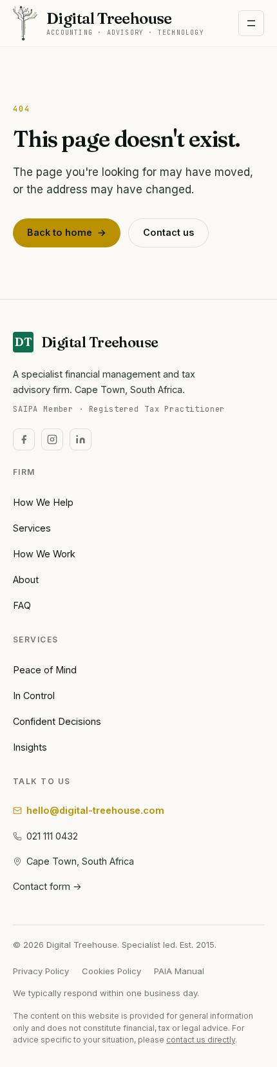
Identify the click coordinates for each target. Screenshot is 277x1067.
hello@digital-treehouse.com (95, 810)
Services (32, 528)
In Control (34, 695)
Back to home (66, 232)
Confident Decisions (57, 721)
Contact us (168, 232)
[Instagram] (52, 439)
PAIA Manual (179, 971)
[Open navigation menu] (251, 23)
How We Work (44, 553)
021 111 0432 (52, 836)
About (26, 579)
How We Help (43, 502)
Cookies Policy (111, 971)
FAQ (22, 605)
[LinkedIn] (80, 439)
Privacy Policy (41, 971)
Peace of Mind (45, 669)
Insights (30, 747)
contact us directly (200, 1039)
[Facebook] (24, 439)
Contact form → (47, 886)
